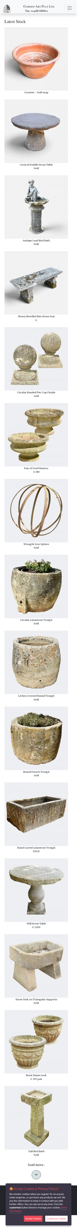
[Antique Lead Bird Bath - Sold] (36, 207)
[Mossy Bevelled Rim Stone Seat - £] (36, 283)
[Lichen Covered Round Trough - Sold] (36, 662)
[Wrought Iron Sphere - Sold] (36, 510)
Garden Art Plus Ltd (38, 6)
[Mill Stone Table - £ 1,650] (36, 890)
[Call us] (36, 10)
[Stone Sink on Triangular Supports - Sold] (36, 966)
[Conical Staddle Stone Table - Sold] (36, 131)
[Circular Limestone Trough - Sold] (36, 586)
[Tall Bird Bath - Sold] (36, 1118)
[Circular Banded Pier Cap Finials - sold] (36, 359)
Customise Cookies (56, 1218)
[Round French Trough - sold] (36, 738)
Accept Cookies (33, 1218)
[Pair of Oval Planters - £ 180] (36, 435)
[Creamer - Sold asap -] (36, 59)
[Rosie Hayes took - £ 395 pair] (36, 1042)
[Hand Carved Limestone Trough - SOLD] (36, 814)
